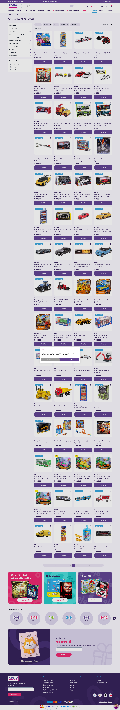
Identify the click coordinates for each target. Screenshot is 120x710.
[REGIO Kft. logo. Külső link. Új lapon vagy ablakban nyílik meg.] (42, 349)
